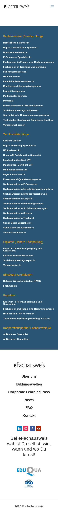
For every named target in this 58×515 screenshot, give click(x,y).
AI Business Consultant (16, 339)
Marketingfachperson (15, 96)
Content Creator (12, 141)
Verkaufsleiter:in (12, 265)
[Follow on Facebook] (32, 428)
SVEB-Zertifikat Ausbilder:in (18, 227)
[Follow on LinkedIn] (19, 428)
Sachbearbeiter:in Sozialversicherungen (25, 208)
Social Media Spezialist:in (17, 223)
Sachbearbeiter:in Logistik (17, 198)
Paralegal (8, 101)
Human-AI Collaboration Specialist (22, 155)
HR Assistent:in (11, 150)
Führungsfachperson (15, 72)
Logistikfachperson (14, 91)
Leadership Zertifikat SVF (17, 160)
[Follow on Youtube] (38, 428)
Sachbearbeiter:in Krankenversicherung (25, 194)
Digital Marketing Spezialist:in (19, 145)
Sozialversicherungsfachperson (20, 110)
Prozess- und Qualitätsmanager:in (22, 179)
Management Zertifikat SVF (18, 165)
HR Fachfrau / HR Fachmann (18, 314)
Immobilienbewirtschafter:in (18, 81)
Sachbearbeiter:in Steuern (17, 213)
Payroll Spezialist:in (14, 174)
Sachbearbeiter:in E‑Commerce (20, 184)
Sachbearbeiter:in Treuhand (18, 218)
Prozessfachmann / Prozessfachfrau (23, 105)
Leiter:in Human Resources (18, 255)
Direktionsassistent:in (15, 52)
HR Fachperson (11, 76)
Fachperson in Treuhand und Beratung (24, 67)
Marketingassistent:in (15, 169)
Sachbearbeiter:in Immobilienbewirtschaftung (28, 189)
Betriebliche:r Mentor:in (16, 43)
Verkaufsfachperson (14, 125)
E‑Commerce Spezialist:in (17, 57)
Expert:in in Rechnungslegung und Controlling (22, 249)
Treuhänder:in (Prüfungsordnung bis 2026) (26, 318)
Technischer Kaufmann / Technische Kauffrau (28, 120)
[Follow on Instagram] (25, 428)
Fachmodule (10, 286)
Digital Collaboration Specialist (20, 47)
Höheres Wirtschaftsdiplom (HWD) (22, 281)
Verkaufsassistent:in (14, 232)
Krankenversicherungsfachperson (22, 86)
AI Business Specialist (15, 334)
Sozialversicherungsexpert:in (19, 260)
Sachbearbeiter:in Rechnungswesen (23, 203)
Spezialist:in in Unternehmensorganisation (26, 115)
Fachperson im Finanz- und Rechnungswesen (28, 62)
